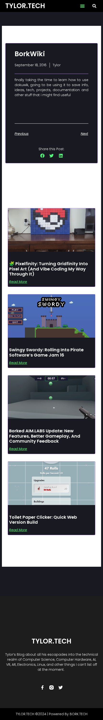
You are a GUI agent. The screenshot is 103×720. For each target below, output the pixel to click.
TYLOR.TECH (25, 6)
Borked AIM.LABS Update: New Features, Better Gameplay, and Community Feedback (44, 436)
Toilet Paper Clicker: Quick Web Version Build (43, 519)
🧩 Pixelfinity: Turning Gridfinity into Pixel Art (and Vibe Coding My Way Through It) (48, 269)
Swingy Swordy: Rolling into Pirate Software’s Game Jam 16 (46, 352)
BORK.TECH (78, 714)
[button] (82, 6)
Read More (18, 281)
